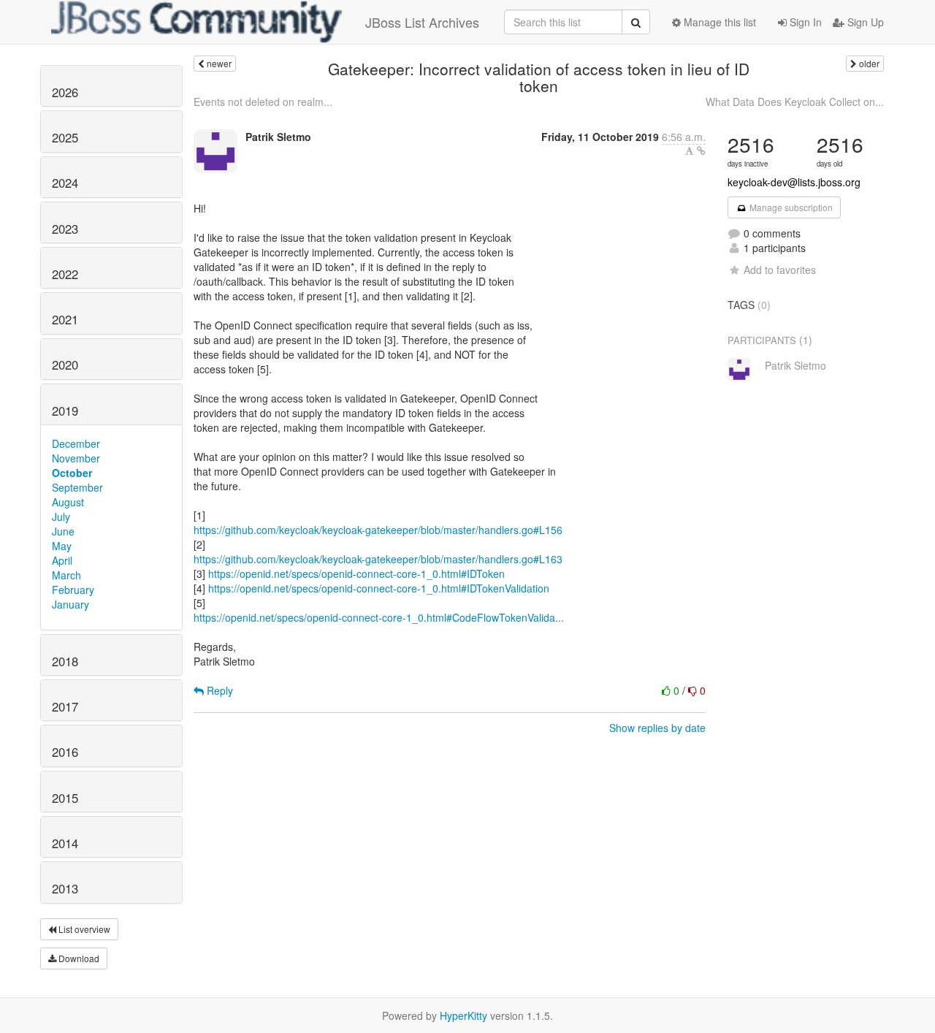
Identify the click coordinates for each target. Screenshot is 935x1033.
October (72, 472)
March (66, 575)
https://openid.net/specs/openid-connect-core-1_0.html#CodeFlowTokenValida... (379, 617)
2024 (65, 182)
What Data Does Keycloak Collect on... (795, 101)
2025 (65, 137)
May (62, 545)
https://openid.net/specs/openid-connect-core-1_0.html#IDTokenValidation (378, 588)
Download (77, 958)
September (77, 487)
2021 (65, 319)
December (76, 443)
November (76, 458)
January (70, 604)
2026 (65, 92)
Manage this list (718, 22)
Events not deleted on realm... (263, 101)
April (62, 560)
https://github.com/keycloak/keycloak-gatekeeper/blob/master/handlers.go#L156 (378, 529)
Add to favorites (780, 269)
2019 (65, 410)
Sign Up (864, 22)
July (61, 516)
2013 (65, 888)
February (73, 589)
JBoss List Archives (422, 21)
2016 (65, 752)
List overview (83, 929)
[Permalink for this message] (701, 150)
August (68, 502)
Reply (218, 690)
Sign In (804, 22)
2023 (65, 228)
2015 (65, 798)
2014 (65, 843)
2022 (65, 274)
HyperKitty (463, 1015)
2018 (65, 661)
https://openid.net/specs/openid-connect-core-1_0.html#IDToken (356, 573)
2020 (65, 364)
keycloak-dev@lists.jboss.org (794, 182)
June (63, 531)
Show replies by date (657, 727)
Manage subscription (790, 207)
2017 (65, 706)
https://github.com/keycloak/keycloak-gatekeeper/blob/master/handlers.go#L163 (378, 559)
